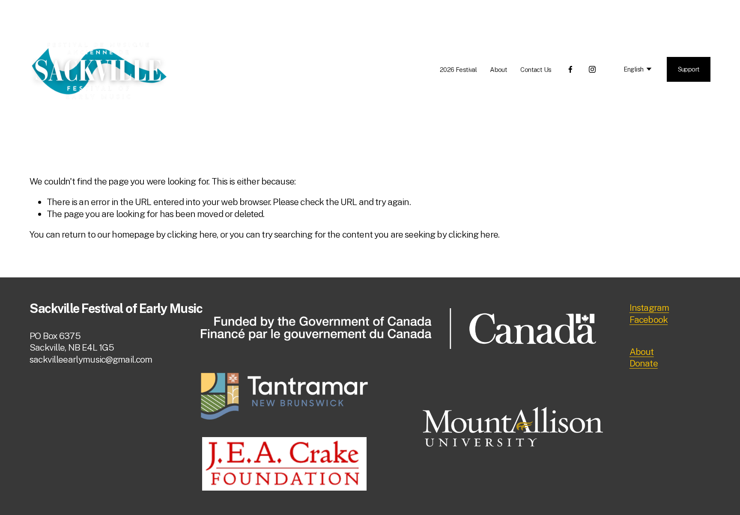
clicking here (192, 234)
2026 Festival (458, 69)
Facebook (649, 319)
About (498, 69)
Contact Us (535, 69)
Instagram (649, 307)
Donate (644, 363)
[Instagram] (592, 69)
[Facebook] (570, 69)
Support (689, 69)
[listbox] (632, 69)
